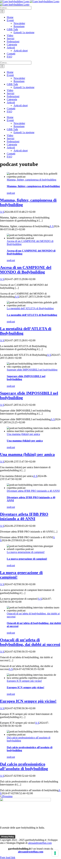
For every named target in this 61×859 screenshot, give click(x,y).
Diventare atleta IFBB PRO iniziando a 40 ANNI (33, 490)
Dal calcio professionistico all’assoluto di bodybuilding (24, 766)
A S (2, 211)
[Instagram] (22, 833)
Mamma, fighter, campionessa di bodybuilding (31, 179)
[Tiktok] (9, 833)
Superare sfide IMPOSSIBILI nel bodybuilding (32, 369)
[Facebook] (3, 833)
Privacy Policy (7, 836)
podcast (11, 193)
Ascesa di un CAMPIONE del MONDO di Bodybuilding (25, 269)
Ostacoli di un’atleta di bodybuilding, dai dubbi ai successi (30, 642)
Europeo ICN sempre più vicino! (24, 680)
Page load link (7, 857)
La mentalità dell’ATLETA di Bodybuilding (30, 308)
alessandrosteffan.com (40, 842)
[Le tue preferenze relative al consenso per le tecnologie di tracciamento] (55, 853)
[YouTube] (16, 833)
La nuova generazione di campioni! (26, 552)
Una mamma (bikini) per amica (23, 434)
